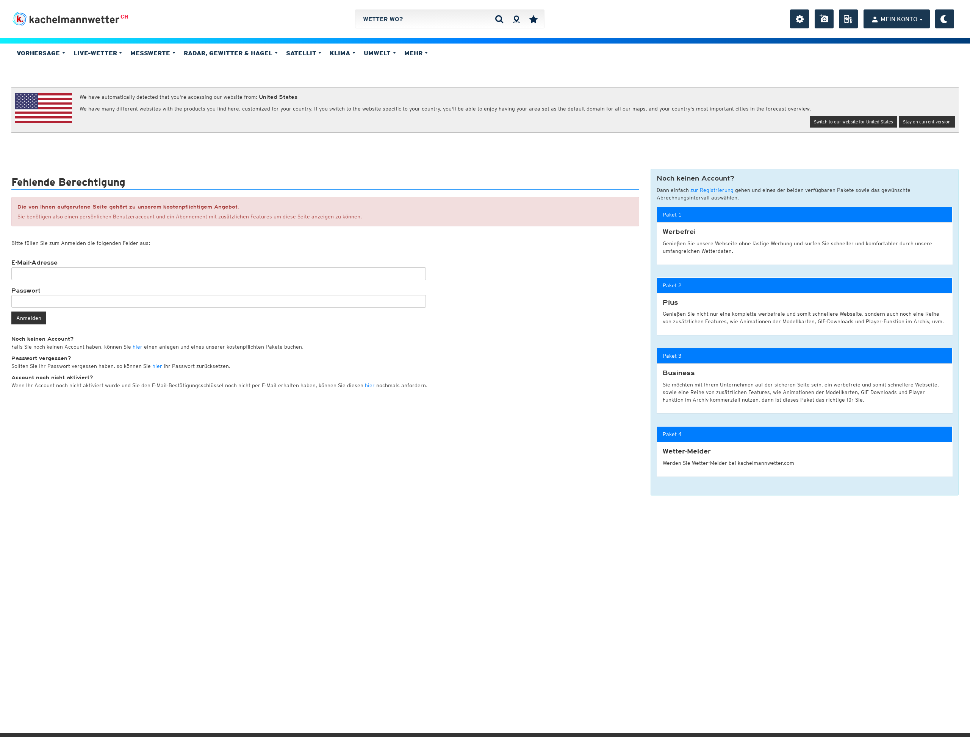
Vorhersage (39, 53)
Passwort (26, 290)
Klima (341, 53)
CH (124, 17)
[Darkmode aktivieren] (944, 18)
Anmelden (28, 318)
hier (137, 347)
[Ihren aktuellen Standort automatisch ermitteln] (516, 19)
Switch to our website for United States (853, 122)
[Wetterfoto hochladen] (824, 18)
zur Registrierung (712, 190)
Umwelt (378, 53)
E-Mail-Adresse (34, 262)
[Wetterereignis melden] (848, 18)
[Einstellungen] (799, 18)
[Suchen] (499, 19)
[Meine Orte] (533, 19)
